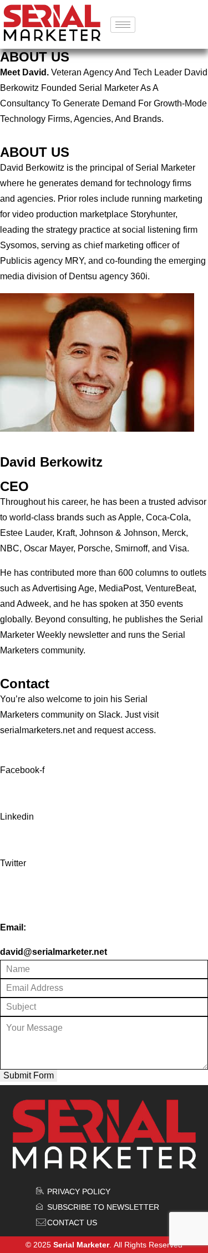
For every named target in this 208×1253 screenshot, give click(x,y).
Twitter (13, 863)
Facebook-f (22, 770)
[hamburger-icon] (122, 25)
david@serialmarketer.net (53, 952)
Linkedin (17, 816)
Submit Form (28, 1075)
